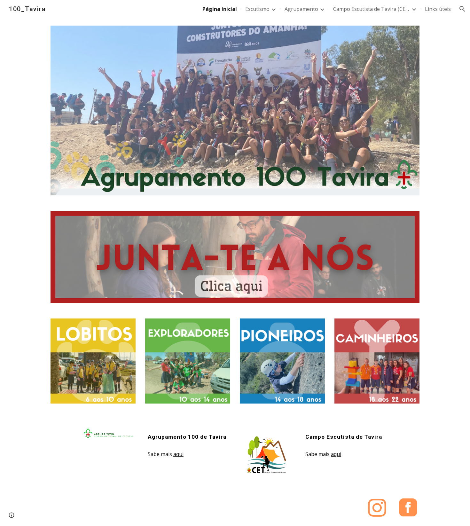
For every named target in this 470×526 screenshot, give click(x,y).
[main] (187, 437)
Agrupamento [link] (301, 8)
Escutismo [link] (257, 8)
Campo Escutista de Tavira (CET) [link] (371, 8)
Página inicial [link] (219, 8)
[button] (462, 9)
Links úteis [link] (438, 8)
